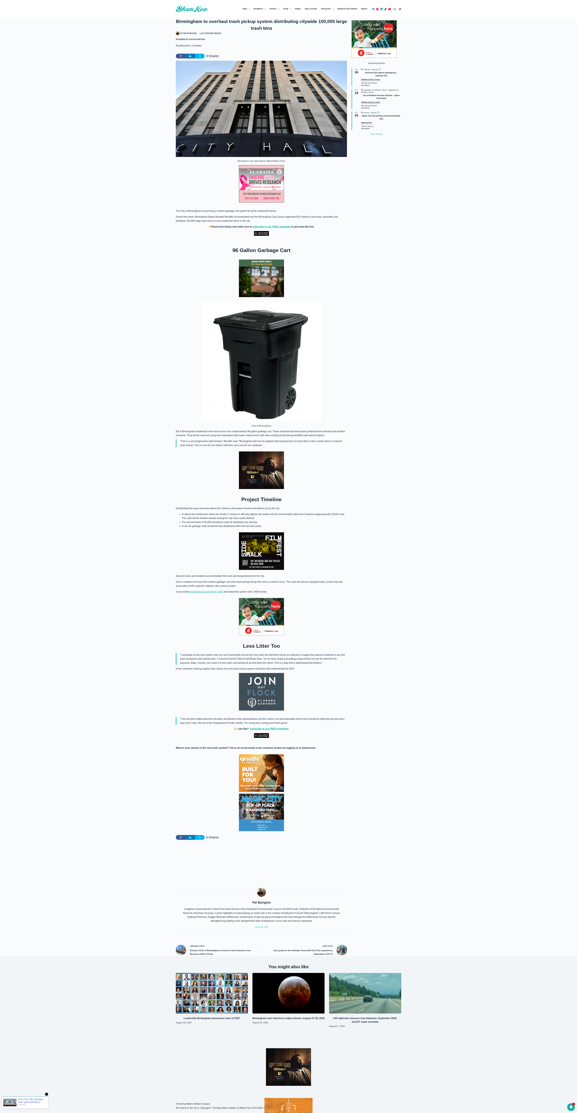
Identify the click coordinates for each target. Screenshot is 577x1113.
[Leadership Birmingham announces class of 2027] (212, 993)
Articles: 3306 (261, 927)
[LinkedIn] (381, 9)
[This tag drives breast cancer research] (261, 184)
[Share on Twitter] (200, 56)
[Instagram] (377, 9)
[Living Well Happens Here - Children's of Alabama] (261, 616)
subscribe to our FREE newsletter (272, 226)
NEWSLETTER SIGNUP (347, 9)
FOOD (285, 9)
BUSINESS (258, 9)
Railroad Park (366, 123)
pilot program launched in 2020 (206, 591)
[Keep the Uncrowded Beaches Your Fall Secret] (288, 1105)
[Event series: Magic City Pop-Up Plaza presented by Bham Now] (378, 113)
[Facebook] (373, 9)
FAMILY (298, 9)
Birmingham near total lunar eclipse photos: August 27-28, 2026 (288, 1018)
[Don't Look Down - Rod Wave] (261, 470)
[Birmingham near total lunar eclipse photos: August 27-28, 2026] (288, 993)
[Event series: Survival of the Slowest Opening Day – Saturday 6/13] (379, 69)
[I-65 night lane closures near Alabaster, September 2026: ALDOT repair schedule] (365, 993)
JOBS (244, 9)
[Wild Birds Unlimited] (261, 278)
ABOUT (364, 9)
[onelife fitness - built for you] (261, 773)
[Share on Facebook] (180, 56)
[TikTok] (385, 9)
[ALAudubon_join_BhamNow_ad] (261, 692)
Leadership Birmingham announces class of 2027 (212, 1018)
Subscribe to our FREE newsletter (269, 729)
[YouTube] (389, 9)
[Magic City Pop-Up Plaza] (261, 812)
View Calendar (376, 134)
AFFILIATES (326, 9)
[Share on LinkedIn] (190, 56)
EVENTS (273, 9)
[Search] (395, 9)
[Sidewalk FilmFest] (261, 551)
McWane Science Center (370, 79)
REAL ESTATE (311, 9)
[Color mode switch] (400, 9)
